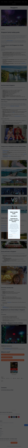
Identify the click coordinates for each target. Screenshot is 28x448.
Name (10, 234)
